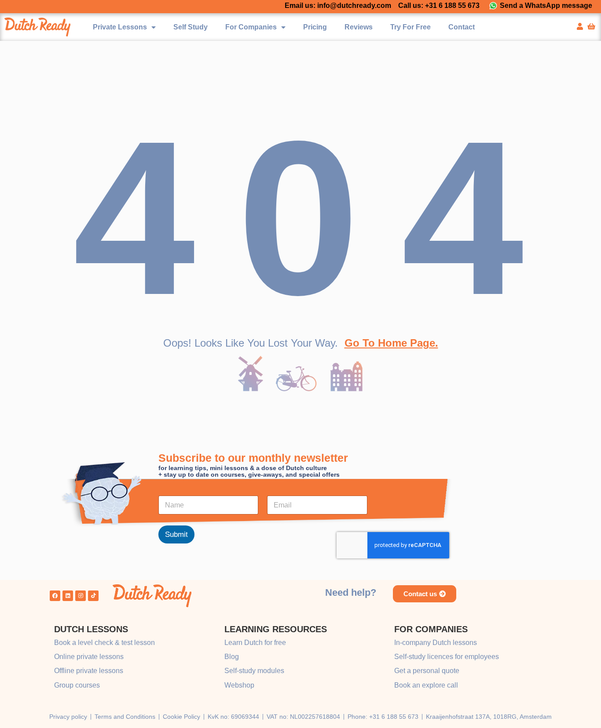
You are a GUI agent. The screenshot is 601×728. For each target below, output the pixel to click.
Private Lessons (120, 27)
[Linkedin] (67, 595)
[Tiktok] (93, 595)
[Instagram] (80, 595)
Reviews (358, 27)
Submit (176, 535)
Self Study (190, 27)
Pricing (315, 27)
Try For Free (410, 27)
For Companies (251, 27)
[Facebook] (55, 595)
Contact (461, 27)
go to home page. (391, 343)
